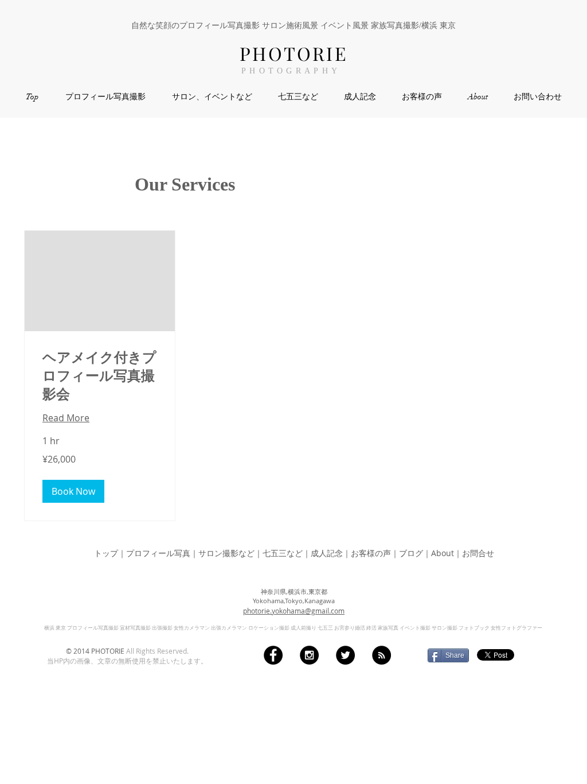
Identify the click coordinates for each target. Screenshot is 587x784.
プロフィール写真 (158, 553)
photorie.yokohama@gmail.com (294, 610)
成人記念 (327, 553)
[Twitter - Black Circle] (345, 655)
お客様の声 (371, 553)
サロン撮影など (226, 553)
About (442, 553)
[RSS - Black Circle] (381, 655)
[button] (73, 491)
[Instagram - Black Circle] (309, 655)
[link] (99, 376)
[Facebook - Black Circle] (273, 655)
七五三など (283, 553)
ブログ (411, 553)
